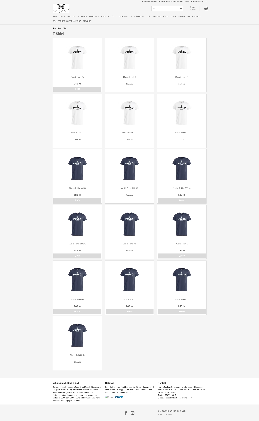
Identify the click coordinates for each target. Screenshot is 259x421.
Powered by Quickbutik (165, 414)
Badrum (93, 17)
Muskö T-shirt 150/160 (181, 188)
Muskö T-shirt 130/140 (77, 244)
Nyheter (82, 17)
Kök (113, 17)
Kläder (59, 28)
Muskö (181, 17)
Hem (54, 28)
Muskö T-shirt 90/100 (77, 188)
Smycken (87, 21)
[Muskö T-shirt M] (181, 56)
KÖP (78, 89)
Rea (54, 21)
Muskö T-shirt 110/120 (129, 188)
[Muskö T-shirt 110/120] (129, 167)
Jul (74, 17)
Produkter (65, 17)
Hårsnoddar (169, 17)
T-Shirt (65, 28)
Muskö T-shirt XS (77, 77)
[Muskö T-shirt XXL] (129, 112)
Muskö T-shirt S (129, 77)
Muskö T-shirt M (181, 77)
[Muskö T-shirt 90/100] (77, 167)
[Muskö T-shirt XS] (77, 56)
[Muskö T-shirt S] (129, 56)
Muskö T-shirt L (77, 133)
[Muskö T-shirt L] (77, 112)
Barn (104, 17)
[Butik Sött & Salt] (61, 8)
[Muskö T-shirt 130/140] (77, 223)
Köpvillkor (193, 10)
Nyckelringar (194, 17)
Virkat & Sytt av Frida (69, 21)
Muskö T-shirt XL (181, 133)
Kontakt (192, 7)
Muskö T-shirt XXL (129, 133)
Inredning (125, 17)
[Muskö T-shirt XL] (181, 112)
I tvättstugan (153, 17)
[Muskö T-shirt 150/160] (181, 167)
